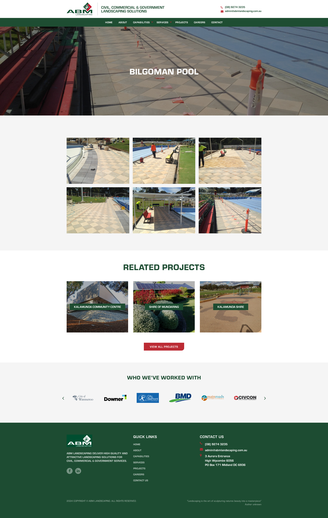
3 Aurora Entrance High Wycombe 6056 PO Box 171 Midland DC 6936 (225, 460)
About (123, 22)
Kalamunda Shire (230, 307)
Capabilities (141, 22)
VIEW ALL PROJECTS (164, 346)
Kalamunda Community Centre (97, 307)
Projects (181, 22)
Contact (217, 22)
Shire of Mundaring (164, 307)
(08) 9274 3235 (235, 7)
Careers (199, 22)
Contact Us (140, 480)
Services (162, 22)
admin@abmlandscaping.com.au (243, 11)
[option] (83, 398)
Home (109, 22)
